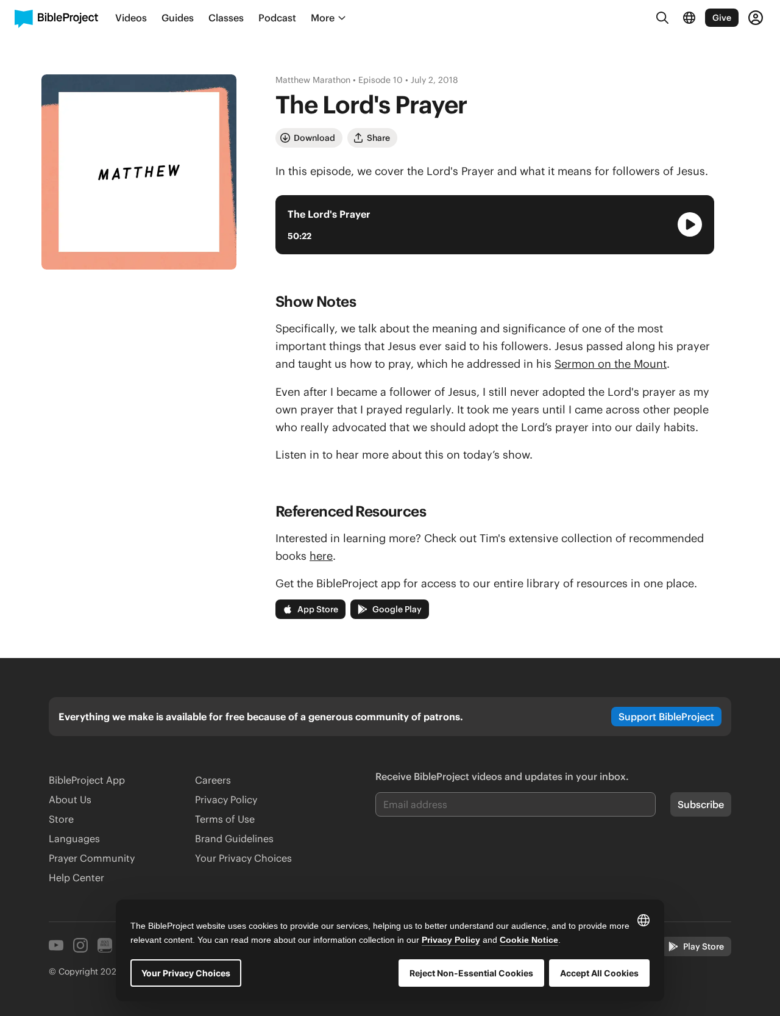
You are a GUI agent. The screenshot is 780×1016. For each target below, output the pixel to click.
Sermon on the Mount (611, 364)
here (321, 556)
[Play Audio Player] (690, 224)
